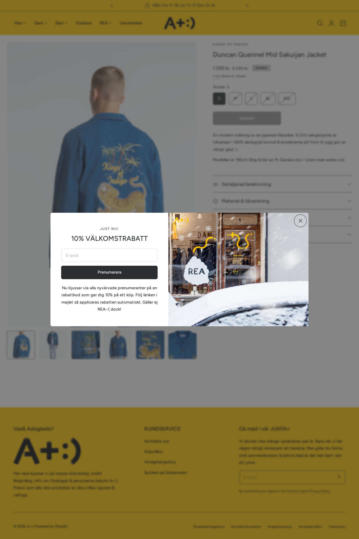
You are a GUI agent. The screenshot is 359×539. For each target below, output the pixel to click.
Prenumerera (109, 272)
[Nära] (300, 220)
